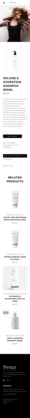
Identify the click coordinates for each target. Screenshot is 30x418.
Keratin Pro (10, 335)
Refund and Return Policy (10, 399)
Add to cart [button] (15, 222)
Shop (11, 23)
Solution (19, 23)
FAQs (4, 403)
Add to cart (12, 136)
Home (5, 23)
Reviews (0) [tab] (8, 159)
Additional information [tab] (13, 155)
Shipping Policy (7, 401)
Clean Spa (10, 214)
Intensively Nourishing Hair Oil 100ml (15, 298)
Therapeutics (8, 26)
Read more (15, 343)
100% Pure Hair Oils (10, 293)
